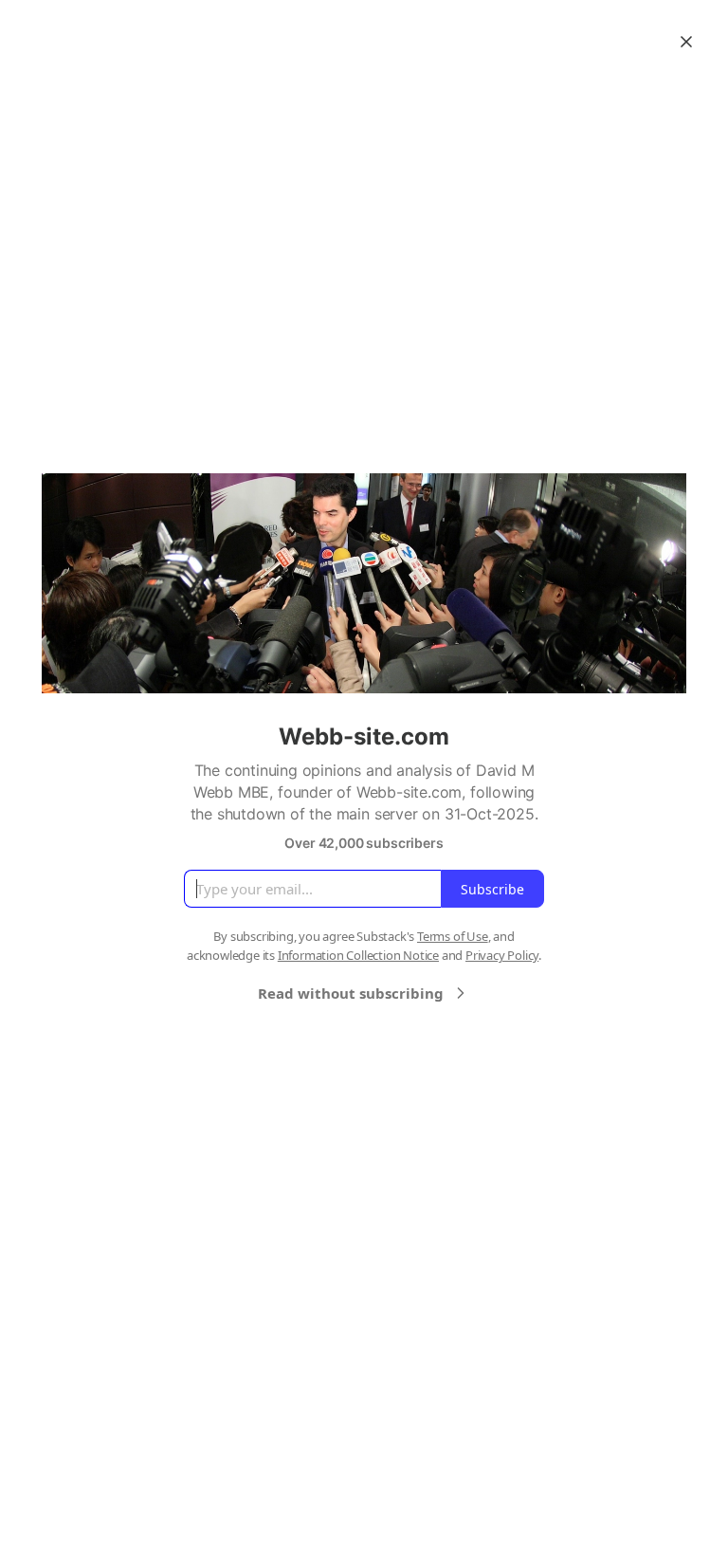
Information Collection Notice (358, 955)
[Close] (686, 42)
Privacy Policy (501, 955)
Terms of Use (452, 936)
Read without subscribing (351, 993)
